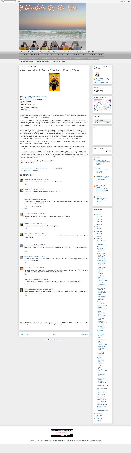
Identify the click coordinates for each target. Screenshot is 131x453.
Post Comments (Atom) (58, 340)
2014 (97, 233)
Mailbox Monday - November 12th (101, 348)
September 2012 (102, 388)
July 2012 (100, 394)
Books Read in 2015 (96, 55)
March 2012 (100, 404)
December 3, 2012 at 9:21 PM (37, 256)
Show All (109, 203)
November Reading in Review (100, 250)
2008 (97, 420)
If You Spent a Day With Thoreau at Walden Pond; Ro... (101, 291)
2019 (97, 221)
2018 (97, 224)
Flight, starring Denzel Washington (101, 326)
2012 (97, 238)
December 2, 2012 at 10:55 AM (37, 245)
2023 (97, 212)
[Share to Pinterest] (61, 168)
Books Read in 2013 (64, 55)
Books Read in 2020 (91, 58)
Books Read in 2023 (59, 61)
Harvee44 (27, 223)
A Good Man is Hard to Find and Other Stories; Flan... (101, 256)
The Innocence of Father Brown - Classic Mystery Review (102, 190)
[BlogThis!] (56, 168)
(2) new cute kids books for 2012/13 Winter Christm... (102, 270)
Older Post (84, 334)
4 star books (27, 170)
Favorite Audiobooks (67, 52)
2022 (97, 214)
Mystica (98, 168)
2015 (97, 231)
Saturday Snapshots (100, 302)
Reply (26, 184)
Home (22, 52)
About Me (31, 52)
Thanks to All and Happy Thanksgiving (102, 307)
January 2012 (101, 410)
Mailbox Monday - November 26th (101, 284)
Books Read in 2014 (80, 55)
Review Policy (52, 52)
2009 (97, 418)
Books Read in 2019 (75, 58)
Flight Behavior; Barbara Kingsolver (101, 298)
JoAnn (26, 245)
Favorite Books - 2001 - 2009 (85, 52)
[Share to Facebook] (59, 168)
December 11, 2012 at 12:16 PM (45, 289)
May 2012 (100, 399)
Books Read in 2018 (59, 58)
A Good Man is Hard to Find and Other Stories (35, 96)
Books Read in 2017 (43, 58)
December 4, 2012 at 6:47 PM (36, 267)
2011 (97, 413)
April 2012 (100, 401)
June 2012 (100, 397)
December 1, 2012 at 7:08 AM (37, 223)
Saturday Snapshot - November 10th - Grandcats (100, 360)
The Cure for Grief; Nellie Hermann (101, 353)
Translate (107, 122)
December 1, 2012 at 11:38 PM (36, 233)
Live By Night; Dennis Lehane (101, 336)
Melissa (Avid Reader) (30, 289)
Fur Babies (41, 52)
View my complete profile (101, 82)
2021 (97, 217)
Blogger (99, 440)
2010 (97, 416)
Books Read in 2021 (27, 61)
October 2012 (101, 385)
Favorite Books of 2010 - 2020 (30, 55)
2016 (97, 229)
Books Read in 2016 (27, 58)
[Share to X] (58, 168)
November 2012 (101, 244)
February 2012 (101, 406)
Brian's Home (100, 197)
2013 (97, 236)
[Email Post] (51, 168)
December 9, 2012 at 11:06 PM (40, 279)
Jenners (27, 256)
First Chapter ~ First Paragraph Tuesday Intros (102, 342)
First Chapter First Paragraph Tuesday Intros (102, 278)
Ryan (26, 213)
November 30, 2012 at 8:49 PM (41, 179)
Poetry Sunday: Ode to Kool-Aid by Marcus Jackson (102, 179)
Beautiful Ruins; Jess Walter (101, 331)
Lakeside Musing (101, 160)
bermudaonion (29, 179)
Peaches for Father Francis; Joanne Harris (101, 380)
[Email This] (54, 168)
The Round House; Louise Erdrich (101, 374)
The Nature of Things (102, 176)
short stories (34, 170)
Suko (26, 233)
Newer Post (24, 334)
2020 (97, 219)
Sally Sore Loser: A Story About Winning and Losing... (102, 263)
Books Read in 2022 (43, 61)
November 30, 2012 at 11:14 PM (40, 199)
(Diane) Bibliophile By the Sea (102, 79)
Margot (26, 267)
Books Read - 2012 (48, 55)
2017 (97, 226)
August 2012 (101, 392)
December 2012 (101, 240)
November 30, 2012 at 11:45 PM (36, 213)
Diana (26, 189)
